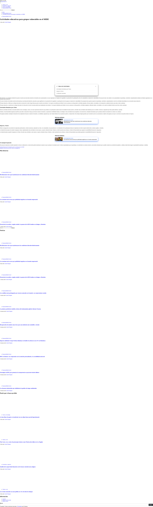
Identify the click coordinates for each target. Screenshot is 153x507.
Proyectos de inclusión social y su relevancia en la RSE (12, 147)
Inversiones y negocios (6, 5)
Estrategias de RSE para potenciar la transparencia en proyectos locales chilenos (19, 372)
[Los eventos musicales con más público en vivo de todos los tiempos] (9, 487)
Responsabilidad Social (6, 7)
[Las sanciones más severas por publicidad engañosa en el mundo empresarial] (9, 195)
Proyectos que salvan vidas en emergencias (10, 148)
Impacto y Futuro (60, 91)
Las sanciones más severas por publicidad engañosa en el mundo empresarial (19, 199)
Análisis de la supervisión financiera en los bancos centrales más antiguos (18, 466)
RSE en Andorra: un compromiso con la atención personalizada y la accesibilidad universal (22, 356)
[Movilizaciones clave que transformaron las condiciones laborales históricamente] (9, 170)
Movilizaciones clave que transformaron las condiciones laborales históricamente (19, 174)
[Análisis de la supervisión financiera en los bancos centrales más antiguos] (9, 462)
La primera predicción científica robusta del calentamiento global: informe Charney (20, 309)
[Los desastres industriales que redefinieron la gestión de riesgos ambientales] (4, 383)
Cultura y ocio (5, 4)
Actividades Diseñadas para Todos (63, 89)
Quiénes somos (5, 501)
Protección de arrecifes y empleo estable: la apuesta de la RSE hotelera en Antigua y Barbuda (23, 224)
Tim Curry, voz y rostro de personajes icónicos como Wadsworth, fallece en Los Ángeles (21, 442)
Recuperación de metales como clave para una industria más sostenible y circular (19, 324)
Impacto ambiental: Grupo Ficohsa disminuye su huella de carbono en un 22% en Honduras (22, 340)
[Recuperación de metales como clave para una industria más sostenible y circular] (4, 320)
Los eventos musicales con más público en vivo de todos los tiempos (16, 491)
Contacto (4, 499)
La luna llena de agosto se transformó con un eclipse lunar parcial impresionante (19, 417)
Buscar (1, 503)
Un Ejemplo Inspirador (61, 93)
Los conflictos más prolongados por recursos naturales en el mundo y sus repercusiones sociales (23, 293)
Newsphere (19, 506)
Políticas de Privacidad (6, 500)
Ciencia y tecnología (6, 6)
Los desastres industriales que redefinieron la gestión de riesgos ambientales (18, 388)
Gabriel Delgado (8, 22)
